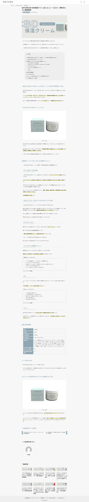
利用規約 (42, 498)
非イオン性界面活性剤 (33, 230)
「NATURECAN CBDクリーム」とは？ (35, 59)
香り (29, 69)
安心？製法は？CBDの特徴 (33, 63)
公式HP (46, 140)
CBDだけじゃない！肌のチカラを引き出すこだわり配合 (38, 64)
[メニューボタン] (84, 2)
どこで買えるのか (30, 74)
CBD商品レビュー (26, 12)
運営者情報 (27, 498)
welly (28, 454)
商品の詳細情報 (30, 72)
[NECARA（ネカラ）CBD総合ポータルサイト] (8, 2)
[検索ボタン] (81, 2)
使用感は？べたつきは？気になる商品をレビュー (37, 61)
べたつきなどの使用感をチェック (34, 67)
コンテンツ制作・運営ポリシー (51, 498)
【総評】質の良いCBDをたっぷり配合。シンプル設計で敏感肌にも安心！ (42, 57)
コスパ (29, 70)
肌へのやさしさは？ (32, 66)
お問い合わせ (61, 498)
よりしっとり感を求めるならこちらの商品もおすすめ (38, 76)
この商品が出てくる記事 (32, 78)
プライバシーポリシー (35, 498)
